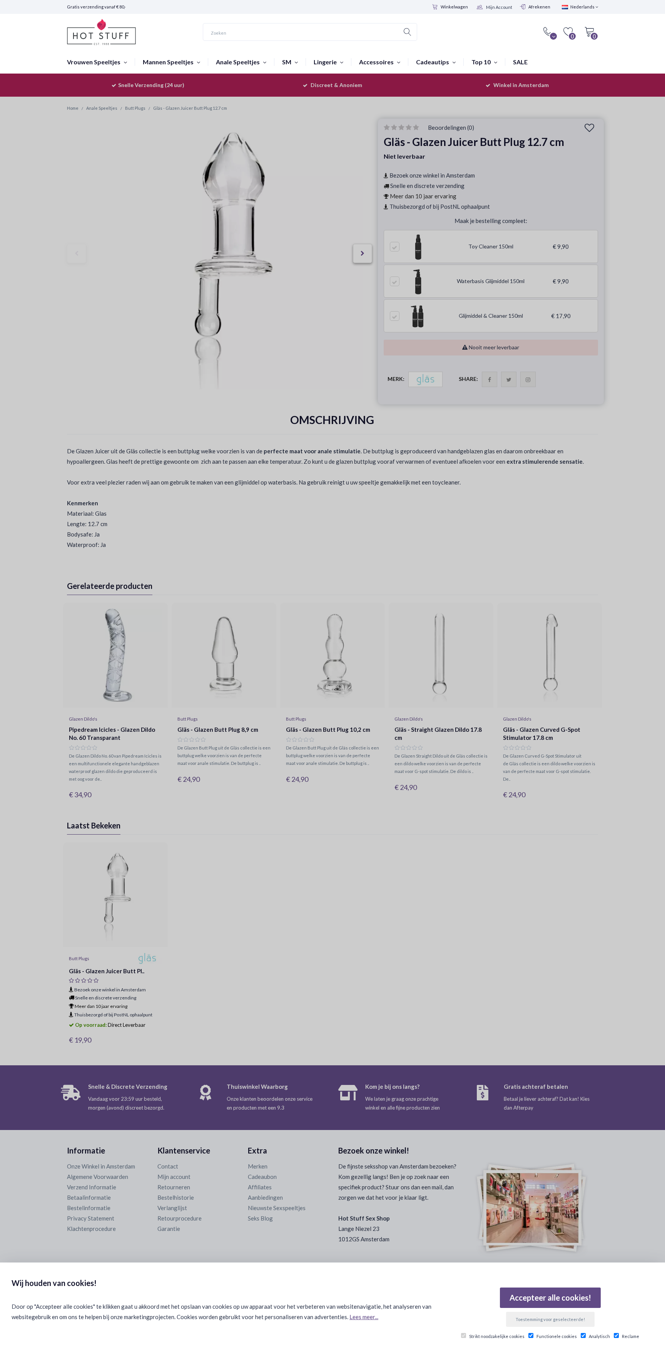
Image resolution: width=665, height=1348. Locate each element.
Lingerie (326, 61)
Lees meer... (363, 1316)
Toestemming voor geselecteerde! (550, 1319)
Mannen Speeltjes (169, 61)
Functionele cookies (556, 1336)
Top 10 (481, 61)
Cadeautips (433, 61)
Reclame (630, 1336)
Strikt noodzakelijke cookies (497, 1336)
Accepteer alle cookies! (550, 1297)
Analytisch (599, 1336)
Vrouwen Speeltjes (94, 61)
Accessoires (377, 61)
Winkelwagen (454, 6)
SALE (520, 61)
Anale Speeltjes (238, 61)
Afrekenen (539, 6)
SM (287, 61)
